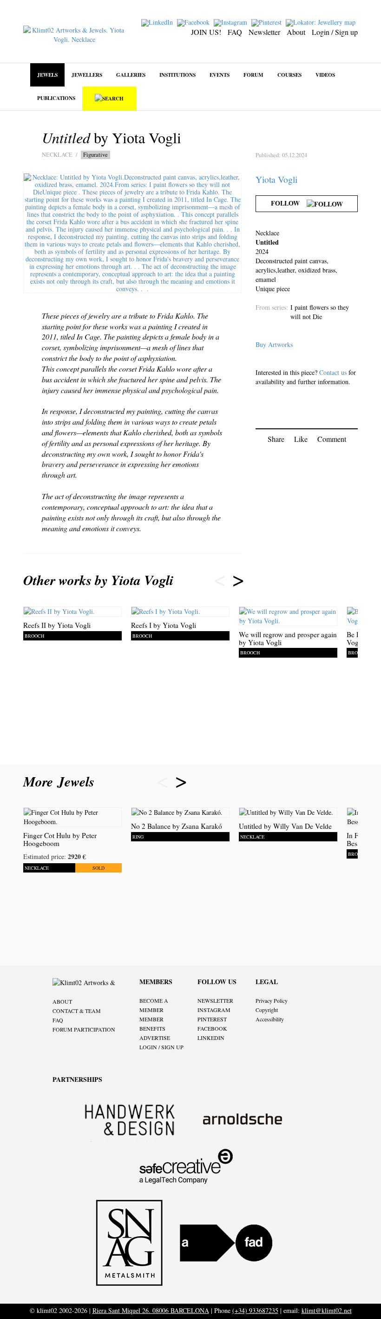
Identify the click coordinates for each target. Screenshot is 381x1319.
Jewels (47, 75)
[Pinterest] (267, 21)
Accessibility (270, 1019)
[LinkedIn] (158, 21)
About (296, 32)
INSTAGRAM (213, 1009)
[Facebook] (194, 21)
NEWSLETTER (215, 1000)
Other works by (98, 580)
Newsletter (264, 32)
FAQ (235, 32)
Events (220, 75)
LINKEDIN (210, 1037)
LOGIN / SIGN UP (161, 1047)
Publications (56, 98)
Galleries (130, 75)
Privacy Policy (272, 1000)
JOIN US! (206, 32)
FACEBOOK (212, 1028)
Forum (253, 75)
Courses (289, 75)
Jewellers (87, 75)
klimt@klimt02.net (327, 1310)
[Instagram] (232, 21)
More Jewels (61, 781)
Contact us (333, 372)
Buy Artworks (274, 344)
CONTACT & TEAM (77, 1010)
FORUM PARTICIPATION (84, 1029)
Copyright (267, 1009)
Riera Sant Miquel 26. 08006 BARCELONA (150, 1310)
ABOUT (62, 1001)
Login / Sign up (335, 32)
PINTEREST (212, 1019)
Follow (289, 203)
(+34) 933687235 (255, 1310)
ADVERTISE (154, 1037)
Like (301, 439)
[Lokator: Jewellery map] (322, 21)
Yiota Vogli (276, 179)
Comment (331, 439)
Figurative (95, 155)
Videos (325, 75)
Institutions (177, 75)
